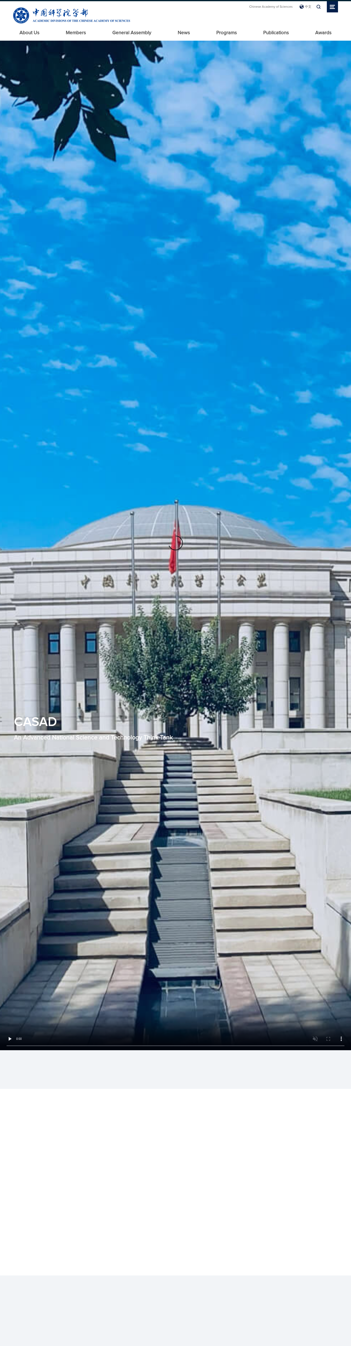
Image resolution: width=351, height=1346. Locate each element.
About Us (29, 32)
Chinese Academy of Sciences (270, 6)
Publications (276, 32)
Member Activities (224, 1111)
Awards (323, 32)
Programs (226, 32)
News (184, 32)
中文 (308, 6)
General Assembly (131, 32)
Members (76, 32)
